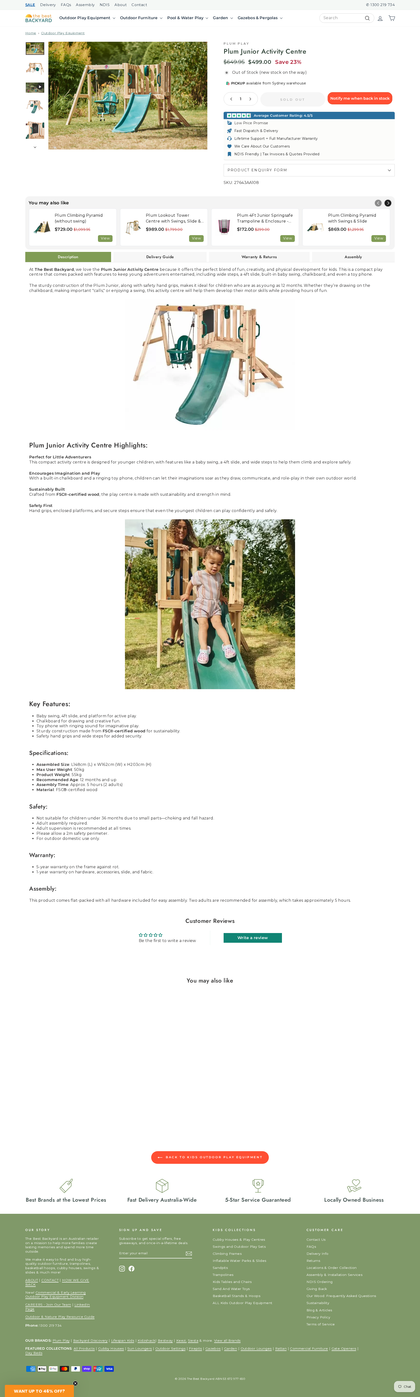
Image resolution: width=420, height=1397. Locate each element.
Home (30, 33)
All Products (84, 1348)
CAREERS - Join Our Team (48, 1304)
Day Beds (33, 1353)
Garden (221, 18)
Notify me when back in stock (360, 98)
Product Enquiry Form (257, 170)
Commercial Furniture (309, 1348)
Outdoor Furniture (139, 18)
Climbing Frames (227, 1254)
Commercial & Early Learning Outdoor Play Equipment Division (55, 1294)
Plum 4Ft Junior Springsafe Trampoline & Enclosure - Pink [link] (265, 218)
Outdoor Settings (170, 1348)
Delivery (48, 5)
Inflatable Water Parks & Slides (239, 1261)
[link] (42, 227)
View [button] (105, 238)
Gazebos (213, 1348)
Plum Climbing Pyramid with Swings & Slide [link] (352, 218)
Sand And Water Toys (231, 1289)
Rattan (281, 1348)
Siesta (193, 1340)
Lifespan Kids (122, 1340)
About (120, 5)
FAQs (66, 5)
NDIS (105, 5)
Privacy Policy (318, 1317)
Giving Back (316, 1289)
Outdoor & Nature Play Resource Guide (60, 1317)
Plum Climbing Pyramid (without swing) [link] (79, 218)
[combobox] (346, 18)
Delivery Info (317, 1254)
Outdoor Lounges (256, 1348)
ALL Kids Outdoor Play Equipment (242, 1303)
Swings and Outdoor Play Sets (239, 1246)
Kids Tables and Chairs (232, 1282)
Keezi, (181, 1340)
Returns (313, 1261)
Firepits (195, 1348)
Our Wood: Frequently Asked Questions (341, 1296)
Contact (139, 5)
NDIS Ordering (319, 1282)
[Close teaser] (75, 1383)
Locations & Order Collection (331, 1268)
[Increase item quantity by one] (250, 99)
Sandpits (220, 1268)
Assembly (85, 5)
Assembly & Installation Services (334, 1275)
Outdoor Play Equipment (85, 18)
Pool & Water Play (186, 18)
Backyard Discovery (90, 1340)
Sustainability (317, 1303)
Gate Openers (344, 1348)
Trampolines (223, 1275)
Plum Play (237, 43)
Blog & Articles (319, 1310)
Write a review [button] (252, 937)
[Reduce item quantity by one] (231, 99)
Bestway (165, 1340)
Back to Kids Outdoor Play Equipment (213, 1157)
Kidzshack (146, 1340)
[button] (388, 203)
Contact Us (316, 1239)
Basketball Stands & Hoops (236, 1296)
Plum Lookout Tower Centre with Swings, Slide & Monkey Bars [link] (173, 218)
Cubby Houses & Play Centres (239, 1239)
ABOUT (31, 1280)
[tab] (68, 257)
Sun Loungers (139, 1348)
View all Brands (227, 1340)
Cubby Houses (111, 1348)
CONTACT (50, 1280)
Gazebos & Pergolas (258, 18)
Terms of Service (320, 1324)
